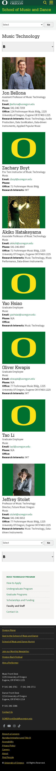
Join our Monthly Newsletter (15, 651)
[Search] (45, 2)
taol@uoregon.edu (20, 446)
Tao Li (8, 435)
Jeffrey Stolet (16, 499)
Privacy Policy (8, 745)
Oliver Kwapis (16, 367)
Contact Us (12, 612)
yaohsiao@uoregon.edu (22, 315)
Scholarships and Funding (20, 600)
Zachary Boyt (16, 167)
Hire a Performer (10, 662)
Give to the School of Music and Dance (20, 635)
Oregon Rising (9, 630)
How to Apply (13, 583)
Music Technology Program (20, 577)
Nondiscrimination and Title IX (16, 737)
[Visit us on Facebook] (4, 726)
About (5, 753)
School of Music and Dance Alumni (18, 641)
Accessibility (7, 741)
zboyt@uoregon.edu (21, 179)
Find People (8, 757)
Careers (5, 749)
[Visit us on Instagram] (14, 726)
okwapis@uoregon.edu (22, 379)
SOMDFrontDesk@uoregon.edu (17, 718)
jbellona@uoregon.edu (22, 104)
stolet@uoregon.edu (21, 514)
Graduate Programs (16, 594)
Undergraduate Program (19, 589)
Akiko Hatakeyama (21, 231)
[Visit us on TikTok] (19, 726)
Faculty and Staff (15, 606)
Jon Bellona (14, 92)
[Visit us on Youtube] (9, 726)
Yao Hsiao (12, 303)
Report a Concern (10, 734)
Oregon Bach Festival (12, 657)
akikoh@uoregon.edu (21, 243)
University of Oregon (14, 762)
